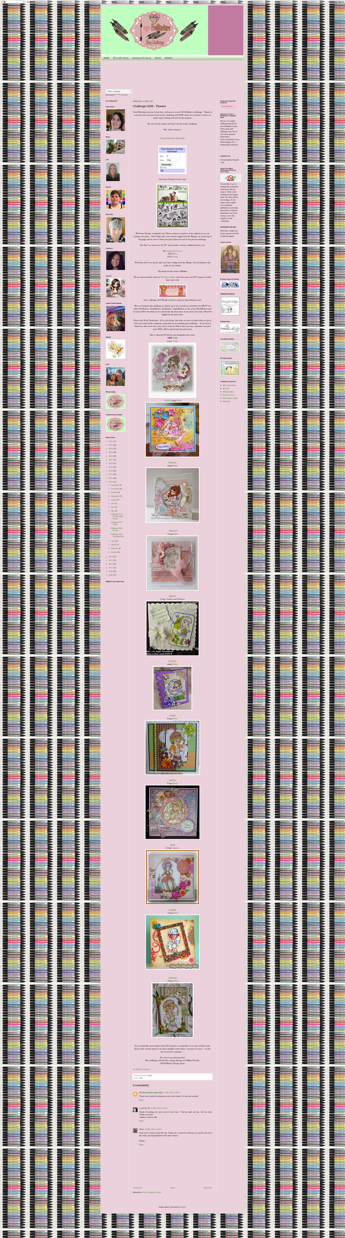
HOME (106, 57)
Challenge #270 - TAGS (117, 523)
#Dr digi (226, 388)
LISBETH (172, 978)
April (113, 541)
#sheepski (226, 401)
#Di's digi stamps (229, 385)
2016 (111, 478)
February (114, 548)
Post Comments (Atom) (152, 1192)
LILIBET (172, 910)
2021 (111, 459)
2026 (111, 441)
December (115, 485)
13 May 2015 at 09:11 (171, 1092)
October (114, 492)
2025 (111, 445)
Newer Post (137, 1187)
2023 (111, 452)
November (115, 488)
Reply (141, 1100)
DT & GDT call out (120, 57)
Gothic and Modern (176, 598)
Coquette (175, 847)
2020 (111, 463)
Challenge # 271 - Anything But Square (117, 516)
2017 (111, 474)
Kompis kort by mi (174, 250)
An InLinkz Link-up (141, 1069)
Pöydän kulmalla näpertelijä (151, 1092)
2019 (111, 467)
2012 (111, 564)
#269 (141, 1078)
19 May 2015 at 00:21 (153, 1129)
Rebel (175, 533)
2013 (111, 560)
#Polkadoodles (228, 391)
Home (173, 1187)
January (114, 552)
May (113, 510)
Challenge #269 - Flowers (117, 529)
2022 (111, 456)
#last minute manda (230, 398)
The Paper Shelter (168, 277)
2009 (111, 575)
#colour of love (228, 395)
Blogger (183, 1207)
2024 (111, 448)
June (113, 507)
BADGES (168, 57)
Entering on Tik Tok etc (141, 57)
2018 (111, 470)
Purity (175, 341)
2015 (111, 481)
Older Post (207, 1187)
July (113, 503)
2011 (111, 567)
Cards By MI (144, 1108)
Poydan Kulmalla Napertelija (173, 138)
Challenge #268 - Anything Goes (117, 535)
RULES (158, 57)
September (115, 496)
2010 (111, 571)
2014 (111, 556)
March (113, 544)
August (114, 499)
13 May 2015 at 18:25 (159, 1108)
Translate (124, 94)
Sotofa (175, 256)
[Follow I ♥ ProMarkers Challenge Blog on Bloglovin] (228, 108)
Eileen (174, 253)
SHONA (172, 780)
